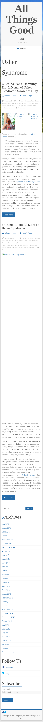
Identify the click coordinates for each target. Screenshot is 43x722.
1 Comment (21, 108)
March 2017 (6, 571)
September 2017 (8, 547)
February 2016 (7, 598)
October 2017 (7, 543)
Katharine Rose (10, 96)
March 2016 (6, 594)
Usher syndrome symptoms (10, 247)
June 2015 (6, 629)
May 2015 (6, 633)
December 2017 (8, 536)
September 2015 (8, 617)
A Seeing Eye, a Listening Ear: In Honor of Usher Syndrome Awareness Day (20, 87)
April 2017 (6, 567)
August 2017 (7, 551)
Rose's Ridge (27, 96)
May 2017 (6, 563)
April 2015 (6, 637)
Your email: (6, 689)
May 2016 (6, 586)
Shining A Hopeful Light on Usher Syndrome (20, 226)
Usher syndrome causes (24, 243)
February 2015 (7, 644)
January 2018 (7, 532)
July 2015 (5, 625)
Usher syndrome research (9, 105)
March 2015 (6, 640)
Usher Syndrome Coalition (18, 103)
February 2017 (7, 575)
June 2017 (6, 559)
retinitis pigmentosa (17, 240)
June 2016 (6, 582)
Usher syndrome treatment (24, 105)
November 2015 (8, 609)
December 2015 (8, 606)
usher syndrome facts (33, 103)
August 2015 (7, 621)
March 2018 (6, 528)
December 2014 (8, 652)
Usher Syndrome (26, 101)
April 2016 (6, 590)
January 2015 (7, 648)
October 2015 (7, 613)
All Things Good (21, 19)
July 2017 (5, 555)
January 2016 (7, 602)
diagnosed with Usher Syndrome (27, 182)
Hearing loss (25, 238)
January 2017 (7, 578)
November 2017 (8, 540)
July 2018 (5, 524)
